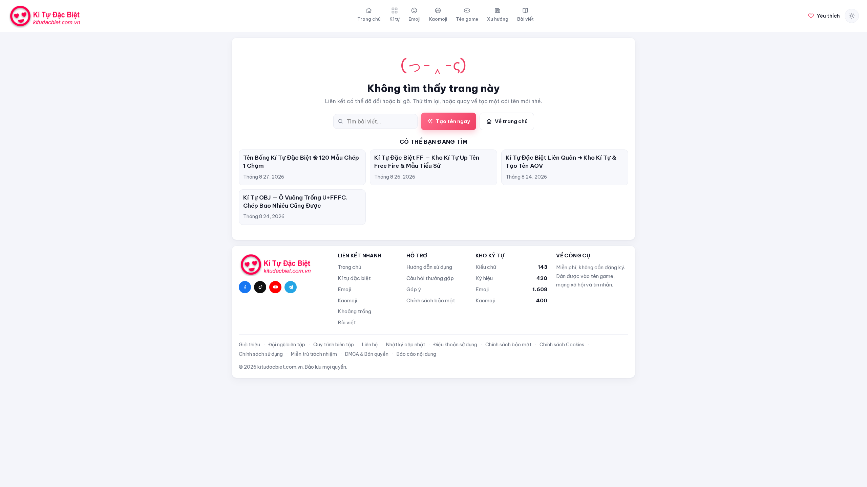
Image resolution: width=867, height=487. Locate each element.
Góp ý (413, 289)
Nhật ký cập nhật (405, 345)
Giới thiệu (249, 345)
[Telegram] (290, 287)
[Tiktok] (260, 287)
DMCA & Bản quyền (366, 354)
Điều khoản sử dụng (455, 345)
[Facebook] (245, 287)
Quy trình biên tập (333, 345)
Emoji (344, 289)
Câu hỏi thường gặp (430, 278)
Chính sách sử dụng (261, 354)
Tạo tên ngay (453, 121)
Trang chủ (349, 267)
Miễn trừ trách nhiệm (314, 354)
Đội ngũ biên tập (286, 345)
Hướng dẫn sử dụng (429, 267)
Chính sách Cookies (562, 345)
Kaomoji (347, 300)
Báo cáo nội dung (416, 354)
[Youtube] (275, 287)
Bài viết (347, 322)
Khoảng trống (354, 311)
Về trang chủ (511, 121)
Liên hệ (370, 345)
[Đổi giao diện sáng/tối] (852, 16)
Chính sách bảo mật (430, 300)
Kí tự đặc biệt (354, 278)
